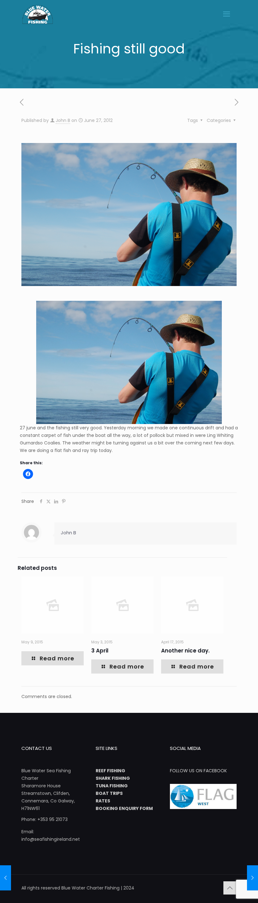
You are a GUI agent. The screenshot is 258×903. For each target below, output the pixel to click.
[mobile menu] (226, 14)
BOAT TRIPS (109, 793)
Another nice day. (185, 650)
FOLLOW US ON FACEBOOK (198, 771)
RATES (103, 801)
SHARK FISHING (113, 778)
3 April (100, 650)
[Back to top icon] (230, 888)
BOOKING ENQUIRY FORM (124, 808)
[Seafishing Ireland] (37, 14)
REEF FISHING (110, 771)
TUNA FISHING (112, 786)
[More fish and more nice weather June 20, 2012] (5, 877)
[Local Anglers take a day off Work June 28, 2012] (252, 877)
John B (63, 120)
